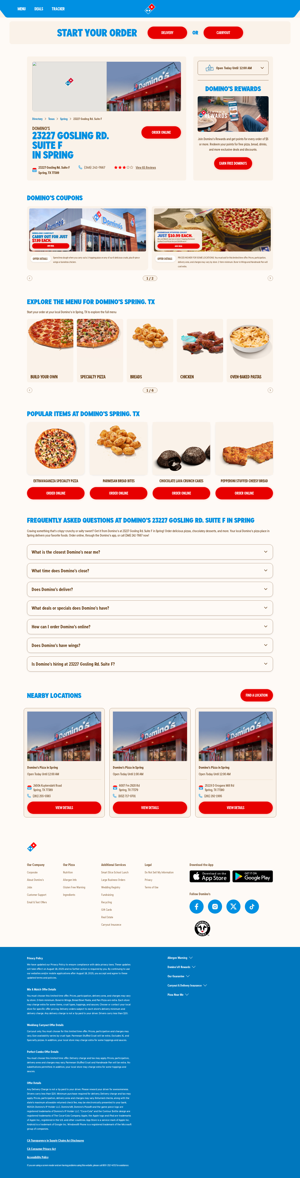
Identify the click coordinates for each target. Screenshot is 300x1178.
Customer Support (36, 895)
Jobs (29, 887)
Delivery (167, 32)
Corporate (32, 872)
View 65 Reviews (146, 167)
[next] (270, 278)
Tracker (58, 8)
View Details (64, 807)
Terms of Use (151, 887)
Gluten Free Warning (74, 887)
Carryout (223, 32)
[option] (87, 238)
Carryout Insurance (111, 925)
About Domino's (35, 880)
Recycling (106, 902)
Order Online (161, 132)
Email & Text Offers (37, 902)
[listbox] (150, 238)
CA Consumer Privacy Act (41, 1149)
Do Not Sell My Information (159, 872)
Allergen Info (70, 880)
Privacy (148, 880)
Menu (22, 8)
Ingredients (69, 895)
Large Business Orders (113, 880)
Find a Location (257, 695)
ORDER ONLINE (55, 493)
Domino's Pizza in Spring (42, 767)
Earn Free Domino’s (233, 163)
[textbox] (150, 533)
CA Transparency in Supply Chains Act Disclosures (55, 1140)
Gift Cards (106, 910)
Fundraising (107, 895)
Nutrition (68, 872)
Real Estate (107, 917)
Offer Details (40, 259)
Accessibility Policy (38, 1157)
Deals (38, 8)
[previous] (29, 278)
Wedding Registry (110, 887)
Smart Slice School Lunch (114, 872)
